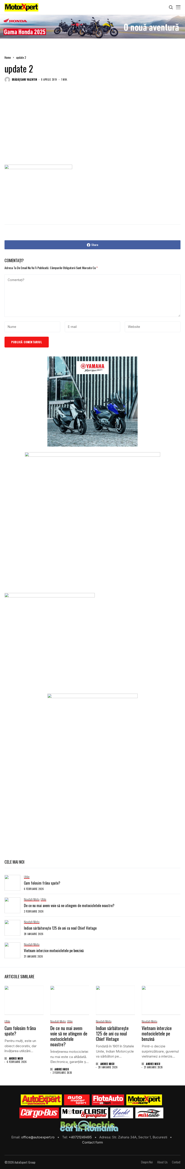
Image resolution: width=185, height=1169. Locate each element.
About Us (162, 1162)
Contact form (92, 1142)
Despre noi (147, 1162)
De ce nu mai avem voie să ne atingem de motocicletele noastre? (69, 905)
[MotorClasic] (84, 1113)
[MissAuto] (149, 1113)
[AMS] (77, 1099)
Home (8, 57)
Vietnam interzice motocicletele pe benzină (54, 950)
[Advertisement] (92, 128)
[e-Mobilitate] (89, 1126)
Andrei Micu (16, 1058)
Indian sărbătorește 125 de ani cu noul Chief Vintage (60, 928)
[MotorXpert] (144, 1099)
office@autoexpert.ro (38, 1137)
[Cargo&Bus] (39, 1113)
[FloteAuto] (108, 1099)
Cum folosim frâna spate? (42, 883)
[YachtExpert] (121, 1113)
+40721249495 (81, 1137)
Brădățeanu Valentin (24, 79)
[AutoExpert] (41, 1099)
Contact (176, 1162)
